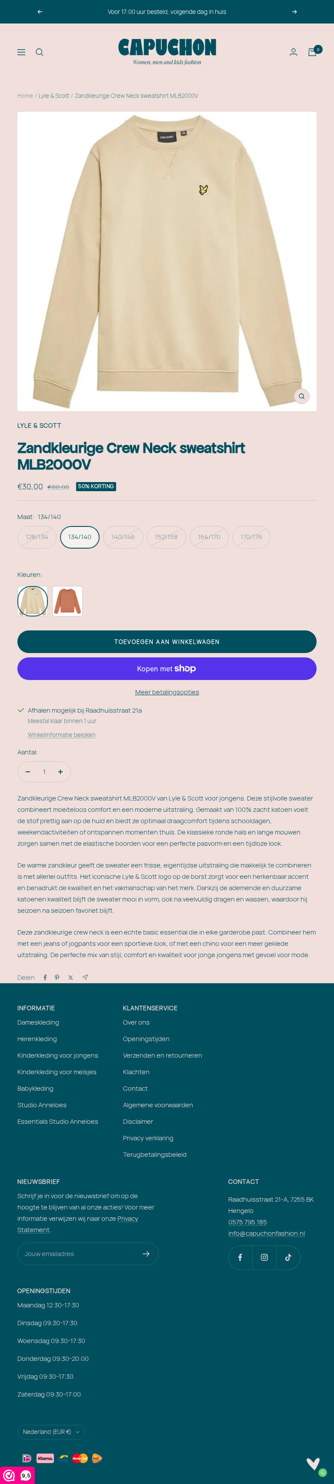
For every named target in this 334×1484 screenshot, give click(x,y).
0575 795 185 (247, 1221)
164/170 (209, 536)
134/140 (79, 536)
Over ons (136, 1022)
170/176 (251, 536)
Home (25, 96)
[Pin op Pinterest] (57, 978)
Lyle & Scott (54, 96)
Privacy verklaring (148, 1137)
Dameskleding (38, 1022)
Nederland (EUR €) (47, 1432)
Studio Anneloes (42, 1104)
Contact (135, 1088)
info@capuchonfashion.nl (266, 1233)
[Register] (146, 1254)
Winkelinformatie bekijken (62, 735)
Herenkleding (37, 1038)
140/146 (123, 536)
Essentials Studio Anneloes (57, 1121)
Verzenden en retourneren (162, 1055)
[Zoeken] (39, 52)
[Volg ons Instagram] (264, 1258)
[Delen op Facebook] (45, 978)
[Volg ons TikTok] (288, 1258)
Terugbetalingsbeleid (155, 1154)
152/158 (166, 536)
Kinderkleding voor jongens (57, 1055)
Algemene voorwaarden (158, 1104)
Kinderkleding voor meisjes (57, 1071)
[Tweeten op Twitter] (70, 978)
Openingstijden (146, 1038)
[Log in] (293, 52)
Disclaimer (138, 1121)
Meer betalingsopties (167, 692)
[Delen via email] (85, 977)
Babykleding (35, 1088)
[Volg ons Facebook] (240, 1258)
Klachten (136, 1071)
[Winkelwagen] (312, 52)
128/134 (37, 536)
